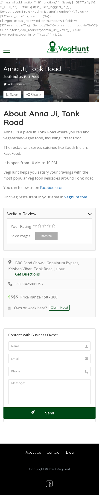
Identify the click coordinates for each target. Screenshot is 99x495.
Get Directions (27, 274)
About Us (33, 452)
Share (35, 94)
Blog (70, 452)
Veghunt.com (75, 197)
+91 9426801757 (29, 284)
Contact (54, 452)
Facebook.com (52, 187)
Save (13, 94)
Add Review (16, 84)
